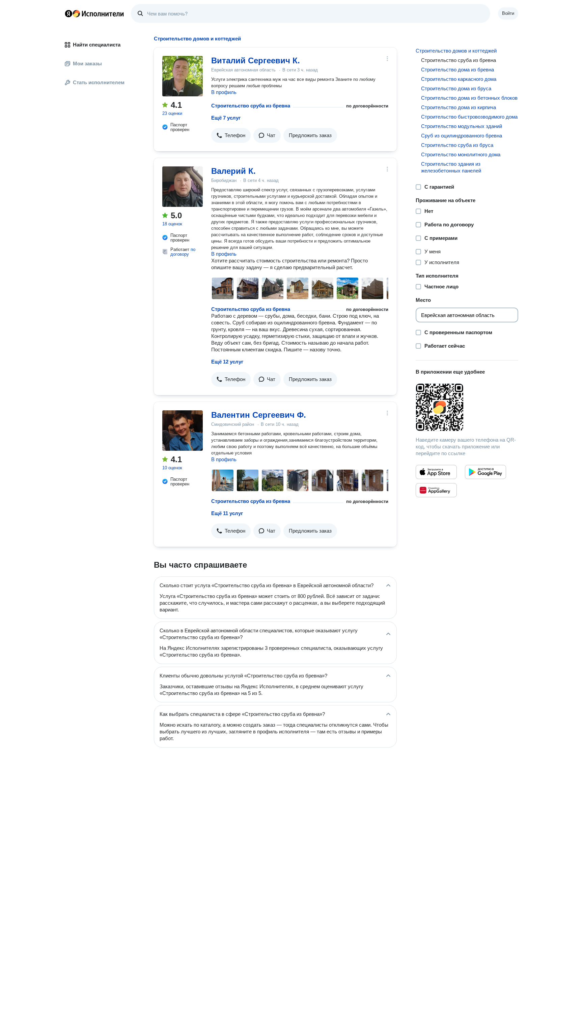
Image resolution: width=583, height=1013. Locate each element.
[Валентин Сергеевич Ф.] (182, 430)
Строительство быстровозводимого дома (469, 117)
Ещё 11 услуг (227, 513)
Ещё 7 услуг (226, 118)
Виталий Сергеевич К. (255, 60)
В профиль (224, 92)
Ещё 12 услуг (227, 362)
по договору (182, 252)
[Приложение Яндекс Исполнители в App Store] (436, 472)
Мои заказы (87, 63)
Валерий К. (233, 171)
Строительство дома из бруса (456, 88)
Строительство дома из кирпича (458, 107)
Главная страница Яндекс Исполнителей (94, 13)
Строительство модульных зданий (461, 126)
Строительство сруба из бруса (457, 145)
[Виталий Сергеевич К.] (182, 76)
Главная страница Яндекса (68, 13)
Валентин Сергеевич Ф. (258, 414)
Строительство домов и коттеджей (456, 51)
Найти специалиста (96, 45)
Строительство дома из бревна (457, 69)
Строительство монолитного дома (460, 154)
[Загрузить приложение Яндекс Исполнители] (467, 407)
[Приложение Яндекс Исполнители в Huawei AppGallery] (436, 490)
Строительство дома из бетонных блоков (469, 98)
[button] (231, 135)
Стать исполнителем (98, 82)
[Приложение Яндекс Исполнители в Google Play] (485, 472)
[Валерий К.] (182, 186)
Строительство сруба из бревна (250, 105)
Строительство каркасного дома (458, 79)
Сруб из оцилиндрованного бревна (461, 135)
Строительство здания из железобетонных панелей (451, 167)
